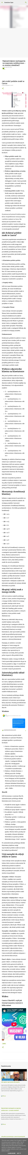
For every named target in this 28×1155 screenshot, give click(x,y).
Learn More (11, 1153)
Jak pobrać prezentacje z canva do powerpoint (13, 1136)
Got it (19, 1153)
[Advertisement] (14, 43)
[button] (3, 88)
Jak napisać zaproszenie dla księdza (10, 1082)
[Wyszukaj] (26, 2)
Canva (4, 1043)
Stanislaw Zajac (8, 2)
